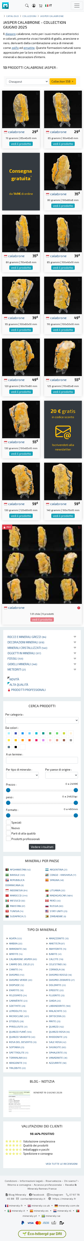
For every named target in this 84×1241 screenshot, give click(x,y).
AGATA (15, 938)
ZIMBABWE (58, 916)
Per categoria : (14, 714)
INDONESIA (18, 890)
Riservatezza (53, 1180)
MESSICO (17, 900)
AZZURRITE (57, 1062)
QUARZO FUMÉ (20, 1031)
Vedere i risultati (42, 847)
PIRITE (54, 1021)
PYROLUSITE (18, 1026)
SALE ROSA (57, 1041)
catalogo (12, 16)
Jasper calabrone (52, 16)
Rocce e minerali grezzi (27, 637)
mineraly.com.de (68, 1205)
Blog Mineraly (17, 1194)
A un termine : (14, 754)
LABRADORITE (59, 1005)
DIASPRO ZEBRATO (62, 979)
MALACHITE (57, 1010)
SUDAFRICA (18, 916)
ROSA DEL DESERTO (22, 1041)
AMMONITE (17, 948)
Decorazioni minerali (26, 642)
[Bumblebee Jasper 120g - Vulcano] (21, 357)
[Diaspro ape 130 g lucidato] (21, 481)
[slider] (8, 790)
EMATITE (16, 990)
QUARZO (56, 1026)
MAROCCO (18, 895)
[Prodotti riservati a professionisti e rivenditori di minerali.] (78, 607)
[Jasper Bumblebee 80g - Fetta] (63, 171)
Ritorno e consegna (19, 1184)
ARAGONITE (17, 1062)
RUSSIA (56, 905)
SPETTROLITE (18, 1052)
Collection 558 (61, 81)
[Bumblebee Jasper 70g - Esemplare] (21, 109)
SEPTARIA (16, 1047)
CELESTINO (57, 964)
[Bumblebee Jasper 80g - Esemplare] (21, 233)
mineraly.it (18, 1210)
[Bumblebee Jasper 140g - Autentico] (63, 481)
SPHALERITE (58, 1052)
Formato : (12, 810)
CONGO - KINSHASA (63, 874)
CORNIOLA (57, 969)
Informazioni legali (31, 1180)
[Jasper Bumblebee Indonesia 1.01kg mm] (42, 564)
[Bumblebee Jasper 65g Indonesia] (63, 109)
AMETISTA (57, 943)
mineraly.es (41, 1210)
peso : (10, 797)
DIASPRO (16, 974)
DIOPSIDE (16, 984)
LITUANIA (57, 890)
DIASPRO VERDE (20, 979)
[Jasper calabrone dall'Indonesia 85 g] (63, 233)
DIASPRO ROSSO (60, 974)
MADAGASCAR (61, 895)
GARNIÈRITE (18, 1000)
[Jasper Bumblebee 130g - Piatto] (21, 419)
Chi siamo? (70, 1180)
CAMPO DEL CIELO (21, 964)
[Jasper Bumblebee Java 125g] (63, 357)
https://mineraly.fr (64, 1198)
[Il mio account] (33, 6)
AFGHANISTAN (20, 869)
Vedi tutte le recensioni (62, 1163)
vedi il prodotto (21, 144)
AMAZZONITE (58, 938)
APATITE (15, 953)
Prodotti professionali (28, 690)
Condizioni (11, 1180)
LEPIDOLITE (17, 1010)
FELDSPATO (18, 995)
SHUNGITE (57, 1047)
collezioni (29, 16)
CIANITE (15, 969)
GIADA (55, 1000)
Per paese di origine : (58, 769)
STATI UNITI (58, 910)
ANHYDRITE (57, 948)
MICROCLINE (19, 1015)
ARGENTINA (58, 869)
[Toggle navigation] (77, 5)
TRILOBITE (17, 1067)
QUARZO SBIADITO (22, 1036)
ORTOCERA (57, 1015)
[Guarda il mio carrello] (40, 6)
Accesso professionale (48, 1184)
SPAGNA (57, 879)
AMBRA (15, 943)
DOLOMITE (57, 984)
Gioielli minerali (22, 664)
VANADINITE (58, 1057)
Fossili (15, 658)
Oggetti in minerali (24, 653)
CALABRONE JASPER (23, 958)
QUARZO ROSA (59, 1031)
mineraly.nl (64, 1210)
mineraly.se (52, 1215)
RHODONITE (58, 1036)
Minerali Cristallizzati (27, 648)
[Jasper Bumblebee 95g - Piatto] (21, 295)
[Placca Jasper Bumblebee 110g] (63, 295)
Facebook (38, 1194)
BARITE (55, 953)
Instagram (56, 1194)
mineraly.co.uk (40, 1205)
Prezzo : (11, 784)
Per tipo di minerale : (19, 769)
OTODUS (16, 1021)
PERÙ (55, 900)
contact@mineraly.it (32, 1198)
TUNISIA (16, 910)
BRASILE (17, 874)
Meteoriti (17, 669)
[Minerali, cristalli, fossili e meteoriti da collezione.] (5, 5)
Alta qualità (18, 684)
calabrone (16, 131)
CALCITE (56, 958)
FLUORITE (56, 995)
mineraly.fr (15, 1205)
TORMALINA (18, 1057)
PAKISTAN (17, 905)
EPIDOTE (56, 990)
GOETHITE (17, 1005)
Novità (13, 679)
